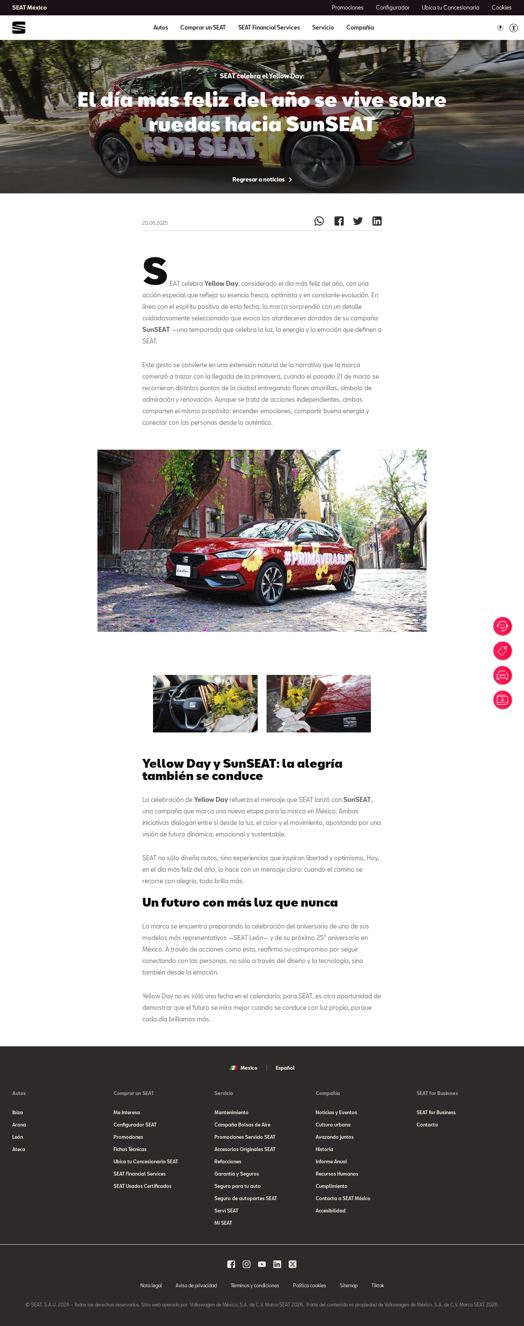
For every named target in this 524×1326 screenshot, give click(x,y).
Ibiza (17, 1112)
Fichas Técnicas (130, 1149)
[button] (205, 704)
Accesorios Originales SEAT (244, 1149)
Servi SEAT (226, 1210)
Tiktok (377, 1285)
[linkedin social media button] (277, 1264)
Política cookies (309, 1285)
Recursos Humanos (337, 1173)
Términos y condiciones (255, 1285)
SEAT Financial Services (269, 28)
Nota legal (151, 1285)
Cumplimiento (332, 1186)
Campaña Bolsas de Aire (242, 1124)
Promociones (128, 1137)
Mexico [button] (249, 1067)
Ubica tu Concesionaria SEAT (146, 1161)
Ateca (18, 1149)
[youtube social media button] (262, 1264)
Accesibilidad (331, 1210)
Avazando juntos (335, 1137)
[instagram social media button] (246, 1264)
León (17, 1137)
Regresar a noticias (259, 179)
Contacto (427, 1124)
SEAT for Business (436, 1112)
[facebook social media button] (231, 1264)
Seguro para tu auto (237, 1186)
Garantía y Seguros (236, 1173)
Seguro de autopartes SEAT (245, 1198)
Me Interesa (127, 1112)
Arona (19, 1124)
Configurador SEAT (135, 1124)
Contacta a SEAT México (343, 1198)
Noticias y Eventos (336, 1112)
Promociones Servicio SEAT (244, 1137)
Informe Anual (331, 1161)
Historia (324, 1149)
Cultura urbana (333, 1124)
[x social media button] (292, 1264)
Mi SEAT (223, 1222)
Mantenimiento (231, 1112)
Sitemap (349, 1285)
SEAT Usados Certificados (142, 1186)
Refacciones (227, 1161)
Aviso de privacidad (196, 1285)
